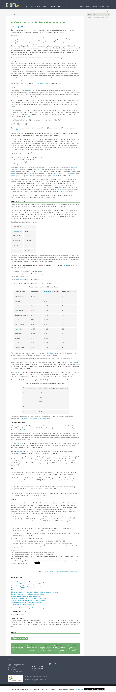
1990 (59, 179)
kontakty (102, 6)
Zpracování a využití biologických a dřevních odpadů (27, 586)
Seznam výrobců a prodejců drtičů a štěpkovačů (26, 596)
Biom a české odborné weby (101, 17)
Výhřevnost (47, 291)
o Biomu (60, 6)
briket (59, 93)
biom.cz (66, 11)
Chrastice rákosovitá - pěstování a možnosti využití (27, 602)
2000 (12, 106)
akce (38, 6)
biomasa (44, 83)
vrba (16, 329)
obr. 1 (29, 206)
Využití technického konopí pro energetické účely (26, 584)
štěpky (73, 169)
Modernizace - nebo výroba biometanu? (18, 648)
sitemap (95, 6)
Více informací (79, 689)
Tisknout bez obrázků (62, 571)
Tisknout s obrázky (49, 571)
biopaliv (25, 63)
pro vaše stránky (37, 668)
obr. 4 (19, 443)
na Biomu (90, 17)
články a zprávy (29, 6)
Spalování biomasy (38, 608)
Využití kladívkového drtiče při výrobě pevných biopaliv (97, 11)
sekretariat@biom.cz (18, 671)
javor (27, 185)
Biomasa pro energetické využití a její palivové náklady (28, 594)
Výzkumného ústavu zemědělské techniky (33, 418)
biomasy (46, 426)
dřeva (41, 271)
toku (25, 507)
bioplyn (71, 11)
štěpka (55, 176)
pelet (64, 93)
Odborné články (11, 15)
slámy (75, 362)
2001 (17, 130)
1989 (28, 116)
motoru (19, 231)
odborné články (78, 11)
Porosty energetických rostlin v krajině (23, 588)
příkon (51, 353)
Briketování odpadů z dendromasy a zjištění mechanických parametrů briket (34, 592)
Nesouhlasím (89, 689)
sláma (16, 310)
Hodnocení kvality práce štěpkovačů (22, 604)
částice (50, 388)
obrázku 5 (21, 451)
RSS (108, 6)
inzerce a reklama (85, 6)
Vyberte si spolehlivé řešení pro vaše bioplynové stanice (45, 649)
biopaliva (38, 83)
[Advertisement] (98, 30)
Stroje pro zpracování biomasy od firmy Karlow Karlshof (28, 600)
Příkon (15, 231)
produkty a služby (49, 6)
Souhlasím (100, 689)
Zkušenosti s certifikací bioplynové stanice (73, 649)
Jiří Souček (14, 27)
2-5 (57, 433)
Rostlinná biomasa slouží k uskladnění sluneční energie (28, 582)
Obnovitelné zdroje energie (31, 531)
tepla (49, 416)
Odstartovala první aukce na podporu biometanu (32, 649)
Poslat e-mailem (74, 571)
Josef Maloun (22, 27)
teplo (71, 173)
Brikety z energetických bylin (20, 590)
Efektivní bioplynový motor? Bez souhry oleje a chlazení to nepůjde (59, 649)
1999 (38, 169)
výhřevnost (31, 176)
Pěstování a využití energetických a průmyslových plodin (28, 598)
